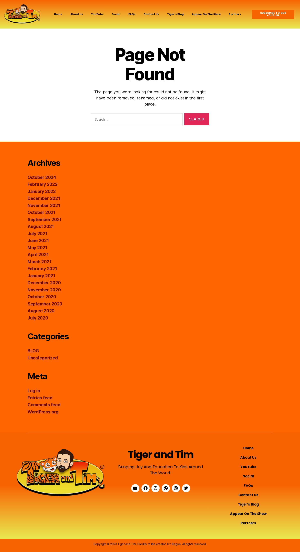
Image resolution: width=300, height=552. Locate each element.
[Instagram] (155, 488)
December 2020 (44, 282)
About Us (76, 14)
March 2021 (39, 261)
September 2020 (45, 303)
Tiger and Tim (160, 454)
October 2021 (42, 212)
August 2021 (41, 226)
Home (58, 14)
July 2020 (38, 318)
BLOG (33, 350)
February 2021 (42, 268)
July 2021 (38, 233)
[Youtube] (135, 488)
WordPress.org (43, 411)
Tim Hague (174, 544)
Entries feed (40, 397)
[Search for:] (136, 120)
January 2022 (42, 191)
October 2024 (42, 177)
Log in (34, 390)
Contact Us (151, 14)
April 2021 (38, 254)
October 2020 (42, 296)
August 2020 (41, 310)
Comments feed (44, 404)
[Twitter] (186, 488)
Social (116, 14)
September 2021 (45, 219)
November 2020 (44, 289)
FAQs (131, 14)
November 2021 (44, 205)
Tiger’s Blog (175, 14)
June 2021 (38, 240)
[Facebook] (145, 488)
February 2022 (43, 184)
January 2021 (41, 275)
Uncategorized (43, 357)
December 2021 (44, 198)
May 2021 (37, 247)
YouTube (97, 14)
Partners (235, 14)
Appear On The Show (206, 14)
